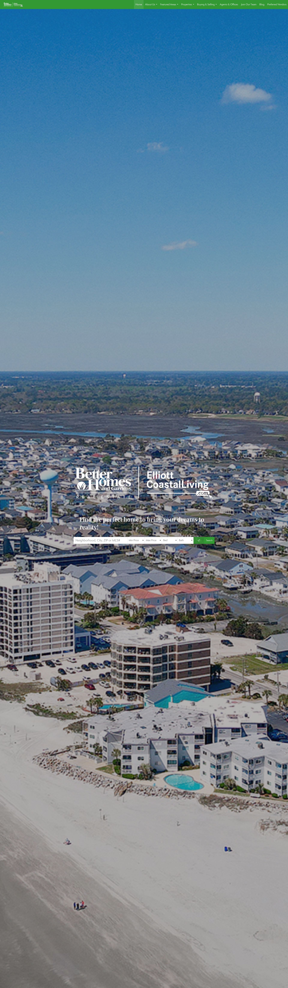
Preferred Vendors (276, 4)
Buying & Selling (207, 6)
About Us (151, 6)
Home (138, 4)
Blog (261, 4)
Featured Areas (169, 6)
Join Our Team (248, 4)
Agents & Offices (229, 4)
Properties (188, 6)
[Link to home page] (14, 4)
